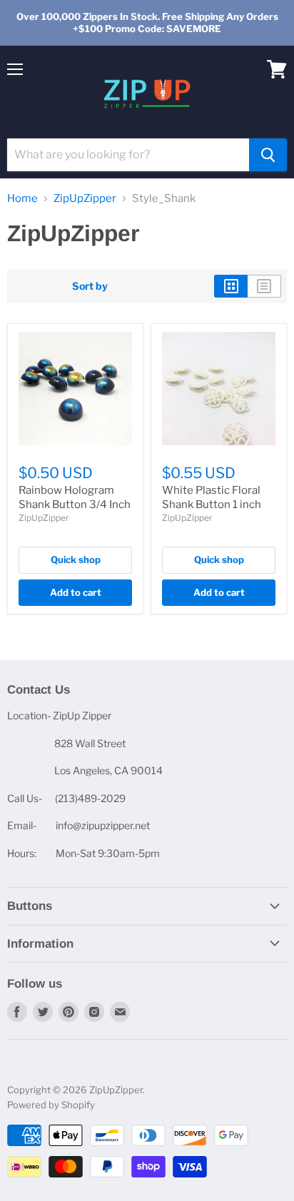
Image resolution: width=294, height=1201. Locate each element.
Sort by (90, 286)
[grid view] (231, 286)
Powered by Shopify (51, 1104)
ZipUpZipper (85, 199)
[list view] (264, 286)
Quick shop (76, 559)
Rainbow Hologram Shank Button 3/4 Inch (75, 497)
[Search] (268, 154)
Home (22, 199)
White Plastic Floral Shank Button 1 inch (211, 497)
